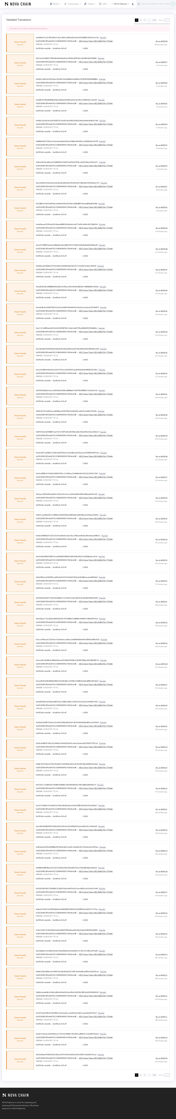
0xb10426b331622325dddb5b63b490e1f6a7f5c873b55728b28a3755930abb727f (67, 183)
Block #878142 (161, 373)
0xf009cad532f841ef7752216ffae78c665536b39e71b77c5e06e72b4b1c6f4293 (66, 266)
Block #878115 (161, 934)
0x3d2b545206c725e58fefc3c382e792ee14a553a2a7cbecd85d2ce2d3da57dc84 (67, 888)
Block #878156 (161, 83)
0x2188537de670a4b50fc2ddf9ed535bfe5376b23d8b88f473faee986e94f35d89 (66, 204)
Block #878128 (161, 664)
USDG (85, 48)
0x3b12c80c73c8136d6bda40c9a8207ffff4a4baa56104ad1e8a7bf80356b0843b (67, 930)
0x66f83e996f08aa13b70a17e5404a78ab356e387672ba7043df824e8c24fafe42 (66, 868)
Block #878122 (161, 789)
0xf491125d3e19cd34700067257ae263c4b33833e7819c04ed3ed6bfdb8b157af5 (67, 121)
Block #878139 (161, 436)
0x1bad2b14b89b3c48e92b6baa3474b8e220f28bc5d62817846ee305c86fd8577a (67, 660)
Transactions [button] (73, 4)
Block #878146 (161, 290)
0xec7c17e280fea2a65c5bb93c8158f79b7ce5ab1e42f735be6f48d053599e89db (66, 328)
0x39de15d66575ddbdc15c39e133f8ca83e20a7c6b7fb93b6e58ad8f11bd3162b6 (67, 722)
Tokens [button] (91, 4)
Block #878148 (161, 249)
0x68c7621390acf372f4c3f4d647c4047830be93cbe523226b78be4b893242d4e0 (67, 764)
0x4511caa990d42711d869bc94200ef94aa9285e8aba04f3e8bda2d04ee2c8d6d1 (67, 515)
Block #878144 (161, 332)
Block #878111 (161, 1017)
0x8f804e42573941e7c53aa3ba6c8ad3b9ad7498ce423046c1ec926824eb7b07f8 (67, 141)
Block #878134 (161, 540)
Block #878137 (161, 477)
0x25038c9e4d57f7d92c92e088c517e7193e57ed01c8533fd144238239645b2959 (67, 598)
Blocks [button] (56, 4)
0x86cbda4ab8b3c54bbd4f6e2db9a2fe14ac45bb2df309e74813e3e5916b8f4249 (67, 992)
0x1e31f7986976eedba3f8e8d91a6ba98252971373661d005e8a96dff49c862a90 (67, 245)
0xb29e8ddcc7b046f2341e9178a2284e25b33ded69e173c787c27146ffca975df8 (66, 951)
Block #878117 (161, 892)
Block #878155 (161, 104)
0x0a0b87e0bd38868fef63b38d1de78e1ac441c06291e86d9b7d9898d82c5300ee (67, 287)
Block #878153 (161, 145)
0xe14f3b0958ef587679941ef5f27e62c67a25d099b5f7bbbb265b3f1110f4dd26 (66, 826)
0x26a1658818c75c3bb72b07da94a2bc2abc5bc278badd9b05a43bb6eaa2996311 (68, 536)
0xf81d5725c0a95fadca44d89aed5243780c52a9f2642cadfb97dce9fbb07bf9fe (66, 411)
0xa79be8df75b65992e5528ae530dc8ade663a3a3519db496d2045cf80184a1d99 (67, 349)
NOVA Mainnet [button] (120, 4)
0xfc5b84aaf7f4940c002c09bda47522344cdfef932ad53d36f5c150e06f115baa (66, 1055)
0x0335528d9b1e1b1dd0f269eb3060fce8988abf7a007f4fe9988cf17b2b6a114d (66, 390)
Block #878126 (161, 706)
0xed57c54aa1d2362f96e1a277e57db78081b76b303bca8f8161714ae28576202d (67, 1034)
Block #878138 (161, 457)
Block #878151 (161, 187)
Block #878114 (161, 955)
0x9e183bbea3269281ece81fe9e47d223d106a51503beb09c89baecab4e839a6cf (67, 577)
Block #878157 (161, 62)
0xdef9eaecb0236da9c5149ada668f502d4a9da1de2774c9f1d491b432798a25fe (67, 224)
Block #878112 (161, 996)
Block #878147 (161, 270)
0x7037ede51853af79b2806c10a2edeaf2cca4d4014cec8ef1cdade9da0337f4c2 (66, 1013)
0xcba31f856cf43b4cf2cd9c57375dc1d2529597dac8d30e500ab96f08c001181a (66, 370)
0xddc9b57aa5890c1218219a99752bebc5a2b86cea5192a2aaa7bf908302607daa (67, 453)
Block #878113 (161, 975)
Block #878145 (161, 311)
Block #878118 (161, 872)
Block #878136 (161, 498)
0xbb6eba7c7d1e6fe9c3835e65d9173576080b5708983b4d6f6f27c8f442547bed (67, 619)
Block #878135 (161, 519)
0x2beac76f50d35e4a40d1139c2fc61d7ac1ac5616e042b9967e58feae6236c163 (66, 494)
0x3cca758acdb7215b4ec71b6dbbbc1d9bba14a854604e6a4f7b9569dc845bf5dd (68, 639)
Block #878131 (161, 602)
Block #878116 (161, 913)
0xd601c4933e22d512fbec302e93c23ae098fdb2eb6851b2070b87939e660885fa (67, 79)
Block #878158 (161, 41)
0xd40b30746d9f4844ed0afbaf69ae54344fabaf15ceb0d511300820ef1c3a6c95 (66, 100)
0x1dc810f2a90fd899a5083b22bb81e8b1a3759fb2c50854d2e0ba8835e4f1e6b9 (67, 681)
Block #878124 (161, 747)
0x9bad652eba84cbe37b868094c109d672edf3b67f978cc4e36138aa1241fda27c (67, 162)
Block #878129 (161, 643)
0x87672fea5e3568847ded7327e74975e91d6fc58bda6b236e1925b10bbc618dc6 (67, 432)
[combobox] (158, 3)
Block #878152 (161, 166)
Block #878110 (161, 1038)
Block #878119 (161, 851)
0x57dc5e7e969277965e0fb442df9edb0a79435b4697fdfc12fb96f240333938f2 (66, 58)
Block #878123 (161, 768)
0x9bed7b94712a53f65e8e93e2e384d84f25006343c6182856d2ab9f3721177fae (66, 909)
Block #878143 (161, 353)
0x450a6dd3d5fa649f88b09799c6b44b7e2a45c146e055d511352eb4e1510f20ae (67, 847)
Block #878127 (161, 685)
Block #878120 (161, 830)
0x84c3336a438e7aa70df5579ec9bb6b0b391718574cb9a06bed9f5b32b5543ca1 (67, 971)
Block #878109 (161, 1058)
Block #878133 (161, 560)
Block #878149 (161, 228)
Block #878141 (161, 394)
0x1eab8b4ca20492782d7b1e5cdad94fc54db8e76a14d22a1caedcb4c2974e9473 (67, 307)
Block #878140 (161, 415)
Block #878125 (161, 726)
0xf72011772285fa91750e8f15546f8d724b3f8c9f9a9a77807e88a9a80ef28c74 (66, 785)
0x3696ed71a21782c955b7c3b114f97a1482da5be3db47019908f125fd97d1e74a (67, 38)
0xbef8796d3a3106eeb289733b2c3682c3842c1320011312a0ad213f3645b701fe (67, 702)
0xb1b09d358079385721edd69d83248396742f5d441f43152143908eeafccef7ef (66, 556)
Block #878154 (161, 124)
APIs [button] (105, 4)
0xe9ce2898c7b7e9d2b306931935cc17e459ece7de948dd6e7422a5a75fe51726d (67, 473)
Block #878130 (161, 623)
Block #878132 (161, 581)
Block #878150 (161, 207)
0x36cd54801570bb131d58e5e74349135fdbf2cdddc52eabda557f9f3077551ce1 (67, 743)
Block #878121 (161, 809)
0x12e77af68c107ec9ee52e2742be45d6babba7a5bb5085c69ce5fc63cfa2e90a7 (66, 805)
